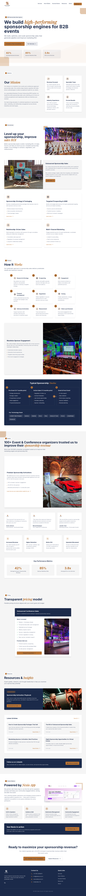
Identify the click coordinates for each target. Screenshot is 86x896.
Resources (64, 3)
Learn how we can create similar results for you (18, 491)
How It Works (47, 3)
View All (76, 718)
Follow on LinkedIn (73, 763)
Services (40, 3)
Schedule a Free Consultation (13, 43)
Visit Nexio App (71, 829)
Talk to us (77, 4)
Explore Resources (53, 858)
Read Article (36, 732)
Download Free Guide (13, 705)
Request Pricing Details (28, 653)
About (70, 3)
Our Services (30, 43)
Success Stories (56, 3)
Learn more (49, 180)
